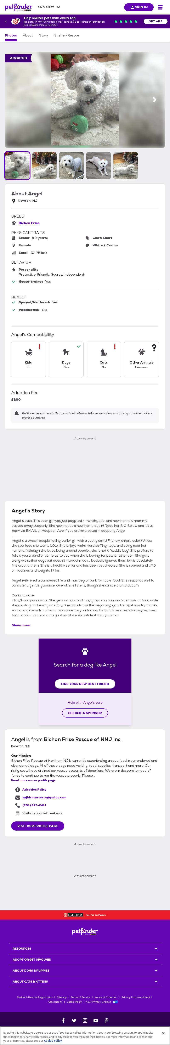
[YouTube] (96, 1020)
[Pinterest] (106, 1020)
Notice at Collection (106, 997)
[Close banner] (5, 21)
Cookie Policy (74, 1002)
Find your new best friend (85, 684)
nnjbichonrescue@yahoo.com (44, 797)
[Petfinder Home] (18, 7)
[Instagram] (85, 1020)
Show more (21, 625)
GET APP (156, 21)
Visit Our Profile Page (37, 826)
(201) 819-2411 (34, 805)
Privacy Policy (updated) (135, 997)
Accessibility (55, 1002)
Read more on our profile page (33, 780)
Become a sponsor (85, 713)
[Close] (163, 1033)
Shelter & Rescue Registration (34, 997)
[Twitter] (74, 1020)
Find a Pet (46, 7)
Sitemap (62, 997)
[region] (85, 1036)
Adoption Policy (34, 789)
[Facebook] (63, 1020)
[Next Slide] (154, 99)
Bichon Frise (29, 223)
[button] (17, 165)
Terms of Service (80, 997)
